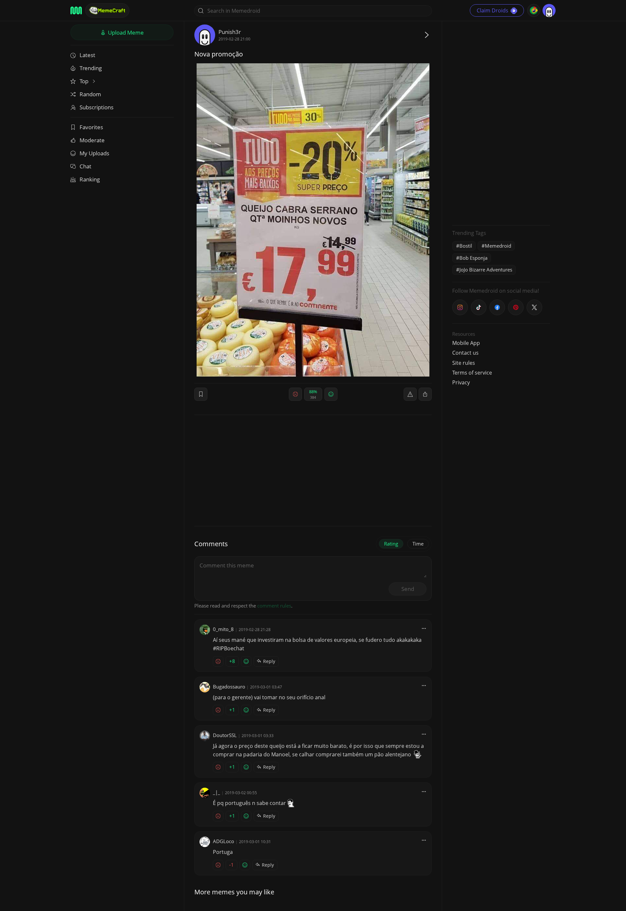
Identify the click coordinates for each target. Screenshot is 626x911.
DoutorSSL (225, 735)
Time (418, 543)
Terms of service (472, 372)
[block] (425, 394)
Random (90, 94)
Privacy (461, 382)
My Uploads (94, 153)
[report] (410, 394)
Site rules (463, 362)
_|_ (216, 792)
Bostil (465, 245)
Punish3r (229, 32)
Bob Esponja (473, 258)
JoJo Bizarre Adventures (485, 269)
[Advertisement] (501, 122)
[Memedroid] (76, 10)
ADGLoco (223, 841)
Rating (391, 543)
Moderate (92, 140)
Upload (125, 32)
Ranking (90, 179)
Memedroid (498, 245)
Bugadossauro (229, 686)
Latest (87, 55)
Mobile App (466, 343)
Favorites (91, 127)
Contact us (465, 352)
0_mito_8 (223, 629)
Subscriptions (96, 107)
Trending (91, 68)
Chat (85, 166)
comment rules (274, 605)
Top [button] (85, 81)
